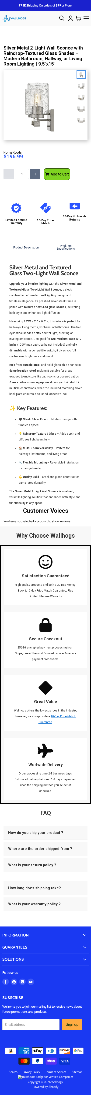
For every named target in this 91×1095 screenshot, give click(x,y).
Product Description (26, 247)
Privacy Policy (31, 1072)
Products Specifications (66, 247)
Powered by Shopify (46, 1086)
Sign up (72, 1024)
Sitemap (77, 1072)
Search (13, 1072)
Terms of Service (55, 1072)
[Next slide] (82, 118)
